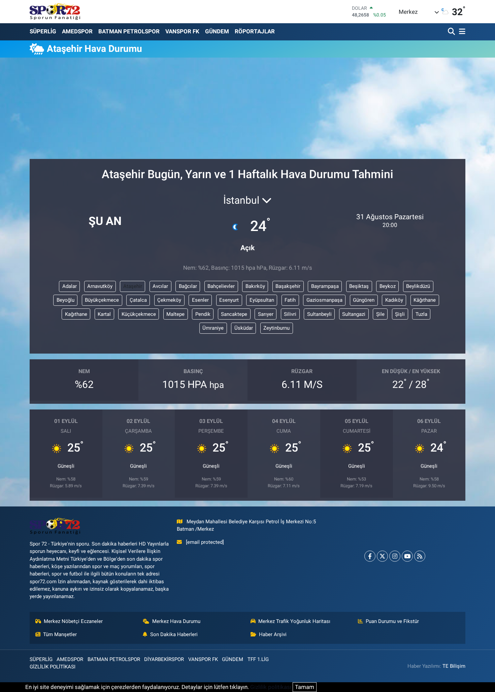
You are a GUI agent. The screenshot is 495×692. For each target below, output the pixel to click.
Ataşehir (132, 286)
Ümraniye (213, 328)
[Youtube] (407, 556)
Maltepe (175, 314)
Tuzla (421, 314)
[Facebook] (369, 556)
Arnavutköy (99, 286)
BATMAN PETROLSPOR (129, 31)
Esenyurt (229, 300)
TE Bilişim (453, 666)
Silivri (290, 314)
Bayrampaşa (325, 286)
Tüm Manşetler (60, 634)
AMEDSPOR (77, 31)
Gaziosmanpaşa (324, 300)
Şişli (400, 314)
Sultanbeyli (319, 314)
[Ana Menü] (461, 32)
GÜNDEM (217, 31)
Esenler (200, 300)
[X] (382, 556)
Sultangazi (353, 314)
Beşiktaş (359, 286)
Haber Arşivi (273, 634)
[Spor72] (55, 11)
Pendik (202, 314)
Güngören (363, 300)
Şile (380, 314)
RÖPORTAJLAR (255, 31)
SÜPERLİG (43, 31)
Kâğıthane (425, 300)
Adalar (69, 286)
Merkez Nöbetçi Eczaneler (73, 621)
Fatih (290, 300)
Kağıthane (76, 314)
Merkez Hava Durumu (176, 621)
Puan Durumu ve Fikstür (392, 621)
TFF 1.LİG (258, 659)
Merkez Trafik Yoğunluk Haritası (294, 621)
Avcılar (160, 286)
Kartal (104, 314)
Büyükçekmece (102, 300)
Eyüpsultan (262, 300)
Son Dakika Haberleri (174, 634)
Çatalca (138, 300)
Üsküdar (243, 328)
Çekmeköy (169, 300)
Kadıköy (394, 300)
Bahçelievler (221, 286)
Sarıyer (265, 314)
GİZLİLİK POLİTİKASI (52, 667)
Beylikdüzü (418, 286)
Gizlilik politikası (270, 687)
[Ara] (452, 32)
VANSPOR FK (182, 31)
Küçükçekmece (139, 314)
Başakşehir (287, 286)
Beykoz (388, 286)
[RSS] (419, 556)
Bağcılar (188, 286)
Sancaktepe (234, 314)
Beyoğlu (65, 300)
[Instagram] (394, 556)
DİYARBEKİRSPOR (164, 659)
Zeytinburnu (276, 328)
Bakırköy (255, 286)
